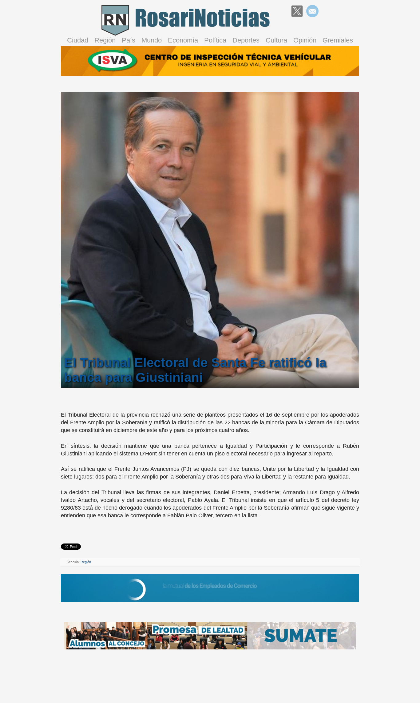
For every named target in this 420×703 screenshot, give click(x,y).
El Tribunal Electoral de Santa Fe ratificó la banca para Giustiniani (195, 370)
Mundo (151, 40)
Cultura (276, 40)
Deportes (246, 40)
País (128, 40)
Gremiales (338, 40)
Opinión (304, 40)
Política (215, 40)
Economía (183, 40)
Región (105, 40)
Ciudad (77, 40)
